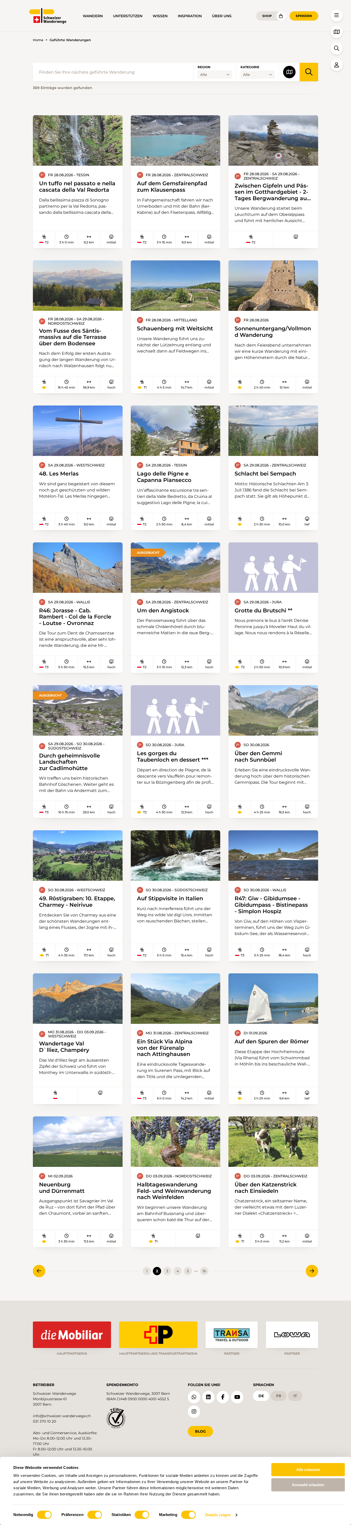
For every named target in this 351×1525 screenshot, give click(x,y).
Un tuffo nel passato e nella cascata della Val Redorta (77, 186)
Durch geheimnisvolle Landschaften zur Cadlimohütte (69, 761)
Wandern (93, 16)
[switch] (94, 1515)
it (295, 1396)
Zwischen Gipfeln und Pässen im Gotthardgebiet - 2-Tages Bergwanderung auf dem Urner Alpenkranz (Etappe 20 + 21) (272, 191)
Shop (267, 16)
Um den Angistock (163, 610)
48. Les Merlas (59, 473)
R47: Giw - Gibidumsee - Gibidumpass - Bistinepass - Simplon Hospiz (271, 904)
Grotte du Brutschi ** (263, 610)
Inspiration (190, 16)
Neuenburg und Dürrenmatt (62, 1187)
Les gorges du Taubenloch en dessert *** (172, 756)
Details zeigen (218, 1515)
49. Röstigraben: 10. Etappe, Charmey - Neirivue (77, 901)
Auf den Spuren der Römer (272, 1041)
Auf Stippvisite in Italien (170, 898)
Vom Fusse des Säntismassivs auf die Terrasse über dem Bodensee (72, 337)
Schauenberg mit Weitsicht (175, 328)
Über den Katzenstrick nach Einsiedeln (266, 1187)
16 (204, 1271)
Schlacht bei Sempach (265, 473)
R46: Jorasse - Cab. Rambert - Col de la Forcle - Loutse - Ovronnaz (75, 616)
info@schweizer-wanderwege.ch (62, 1416)
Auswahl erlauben (308, 1485)
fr (278, 1396)
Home (38, 40)
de (261, 1396)
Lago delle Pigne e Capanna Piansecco (164, 476)
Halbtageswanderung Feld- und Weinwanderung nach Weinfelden (174, 1190)
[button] (336, 15)
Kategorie (250, 67)
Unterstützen (127, 16)
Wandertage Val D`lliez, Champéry (64, 1046)
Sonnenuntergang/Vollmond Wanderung (273, 331)
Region (204, 67)
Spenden (304, 16)
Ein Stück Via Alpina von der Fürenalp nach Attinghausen (164, 1047)
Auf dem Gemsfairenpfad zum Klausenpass (172, 186)
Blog (200, 1431)
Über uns (222, 16)
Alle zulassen (308, 1469)
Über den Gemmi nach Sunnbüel (258, 756)
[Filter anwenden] (309, 72)
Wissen (160, 16)
